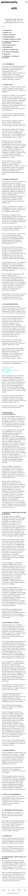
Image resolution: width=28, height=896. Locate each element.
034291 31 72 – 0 (16, 893)
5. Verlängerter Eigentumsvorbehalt (11, 39)
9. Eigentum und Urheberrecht (10, 49)
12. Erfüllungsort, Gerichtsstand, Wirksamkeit (10, 57)
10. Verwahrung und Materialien (10, 52)
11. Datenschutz (6, 54)
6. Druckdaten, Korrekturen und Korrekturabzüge (10, 42)
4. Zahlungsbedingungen (8, 37)
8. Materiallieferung (7, 47)
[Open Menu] (26, 2)
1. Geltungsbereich (7, 30)
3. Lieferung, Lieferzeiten (8, 35)
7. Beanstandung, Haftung (8, 45)
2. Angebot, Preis (6, 32)
